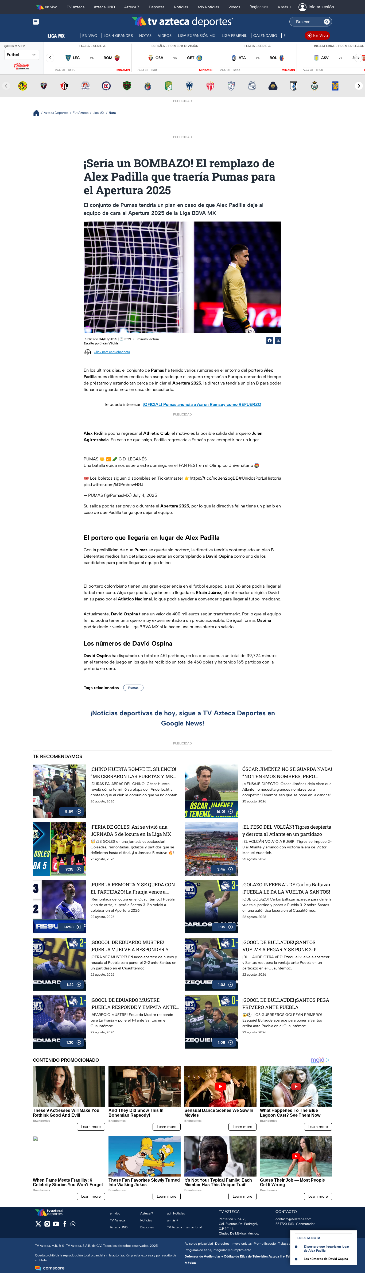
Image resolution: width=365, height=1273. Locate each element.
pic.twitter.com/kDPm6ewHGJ (113, 484)
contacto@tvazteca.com (293, 1219)
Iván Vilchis (110, 343)
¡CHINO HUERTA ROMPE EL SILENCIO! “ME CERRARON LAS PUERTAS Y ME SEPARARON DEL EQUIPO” (133, 773)
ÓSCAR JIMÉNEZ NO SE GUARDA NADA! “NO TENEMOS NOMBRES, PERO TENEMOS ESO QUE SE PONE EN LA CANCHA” (287, 773)
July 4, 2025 (145, 495)
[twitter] (38, 1225)
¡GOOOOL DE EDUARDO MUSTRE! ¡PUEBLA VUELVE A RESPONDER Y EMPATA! (130, 946)
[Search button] (327, 22)
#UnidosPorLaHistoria (259, 478)
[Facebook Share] (269, 340)
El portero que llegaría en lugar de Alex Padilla (326, 1248)
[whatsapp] (73, 1225)
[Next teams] (359, 86)
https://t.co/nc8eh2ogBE (214, 478)
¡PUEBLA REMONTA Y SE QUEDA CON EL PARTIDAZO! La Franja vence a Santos (133, 888)
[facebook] (64, 1225)
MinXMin (123, 70)
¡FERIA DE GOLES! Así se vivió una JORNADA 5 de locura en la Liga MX (131, 830)
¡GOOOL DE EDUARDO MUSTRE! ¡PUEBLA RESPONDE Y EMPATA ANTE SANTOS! (133, 1004)
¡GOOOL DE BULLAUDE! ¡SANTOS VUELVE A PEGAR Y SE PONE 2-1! (279, 946)
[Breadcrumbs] (38, 113)
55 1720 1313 (284, 1224)
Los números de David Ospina (326, 1259)
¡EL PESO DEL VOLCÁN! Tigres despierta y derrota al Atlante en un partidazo (286, 830)
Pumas (133, 688)
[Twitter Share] (278, 340)
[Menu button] (54, 21)
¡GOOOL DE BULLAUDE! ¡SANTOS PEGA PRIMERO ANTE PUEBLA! (285, 1003)
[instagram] (47, 1225)
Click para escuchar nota (112, 352)
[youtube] (56, 1225)
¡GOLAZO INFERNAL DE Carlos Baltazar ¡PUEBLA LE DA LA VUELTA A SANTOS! (286, 888)
